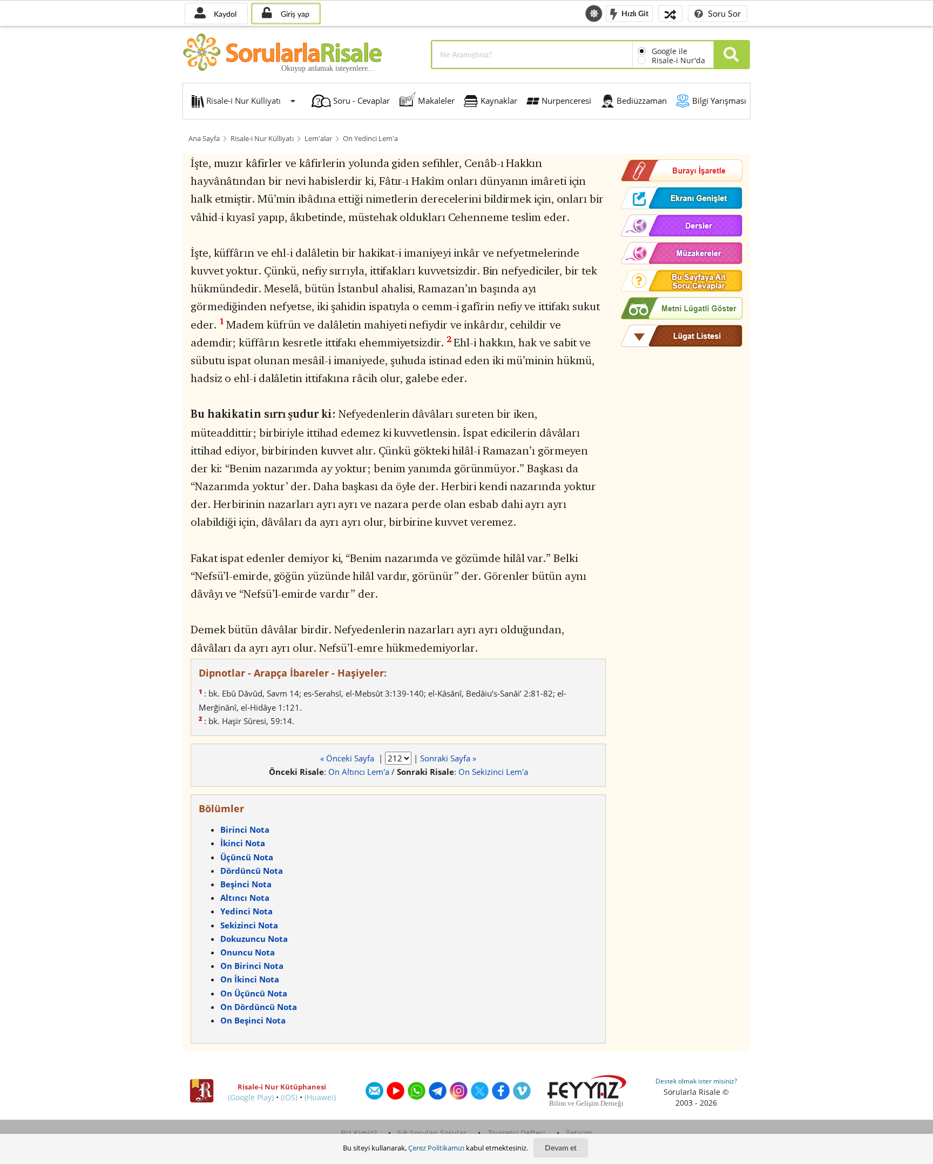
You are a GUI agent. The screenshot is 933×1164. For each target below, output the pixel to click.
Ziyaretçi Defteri (516, 1133)
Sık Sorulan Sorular (431, 1133)
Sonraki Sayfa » (448, 758)
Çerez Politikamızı (436, 1148)
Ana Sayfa (204, 138)
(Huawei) (320, 1097)
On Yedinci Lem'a (370, 138)
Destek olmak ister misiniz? (696, 1081)
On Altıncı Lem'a (358, 771)
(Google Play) (251, 1097)
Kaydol (224, 13)
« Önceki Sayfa (348, 758)
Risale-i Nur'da (678, 60)
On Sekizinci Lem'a (493, 771)
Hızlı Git (634, 12)
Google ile (669, 51)
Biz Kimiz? (359, 1133)
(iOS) (289, 1097)
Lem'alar (318, 138)
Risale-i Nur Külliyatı (262, 138)
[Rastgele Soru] (670, 13)
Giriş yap (294, 13)
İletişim (579, 1133)
